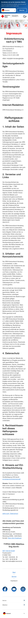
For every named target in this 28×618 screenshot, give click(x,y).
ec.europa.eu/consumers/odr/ (11, 479)
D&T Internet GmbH (8, 551)
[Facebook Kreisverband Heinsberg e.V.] (4, 589)
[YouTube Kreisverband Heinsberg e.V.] (14, 589)
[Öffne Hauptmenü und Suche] (25, 16)
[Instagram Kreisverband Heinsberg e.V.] (23, 589)
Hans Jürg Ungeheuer (15, 538)
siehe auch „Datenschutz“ (10, 513)
